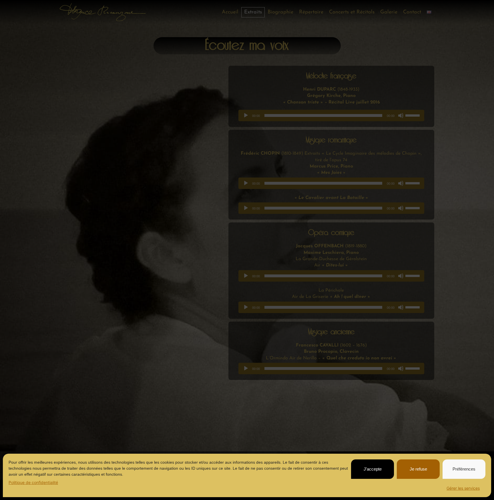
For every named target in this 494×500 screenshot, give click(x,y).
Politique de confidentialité (33, 482)
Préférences (464, 469)
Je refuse (418, 469)
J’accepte (373, 469)
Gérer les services (463, 488)
